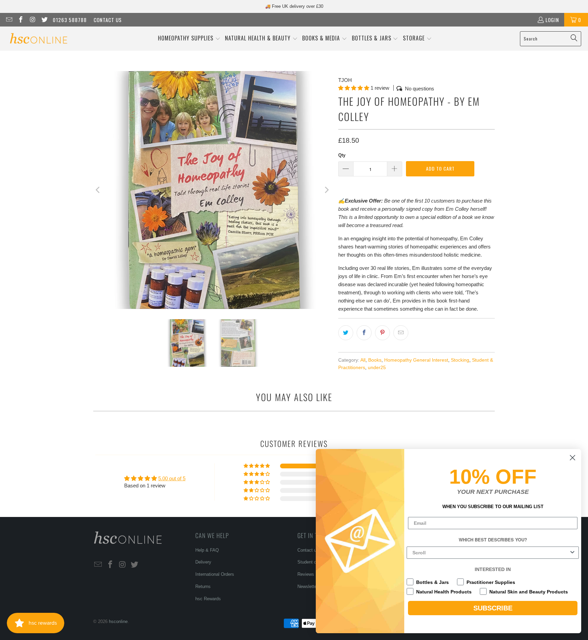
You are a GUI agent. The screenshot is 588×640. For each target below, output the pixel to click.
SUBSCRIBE (492, 608)
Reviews (305, 574)
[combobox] (490, 552)
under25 (377, 367)
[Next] (326, 190)
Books (374, 360)
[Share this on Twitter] (345, 332)
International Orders (214, 574)
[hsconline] (38, 39)
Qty (341, 155)
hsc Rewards (208, 598)
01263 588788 (70, 19)
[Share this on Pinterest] (382, 332)
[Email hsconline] (8, 19)
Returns (203, 586)
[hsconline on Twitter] (44, 19)
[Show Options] (572, 552)
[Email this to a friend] (400, 332)
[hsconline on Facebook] (20, 19)
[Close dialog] (572, 458)
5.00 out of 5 (171, 478)
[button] (189, 38)
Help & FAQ (207, 550)
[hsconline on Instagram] (32, 19)
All (362, 360)
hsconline (118, 621)
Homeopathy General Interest (416, 360)
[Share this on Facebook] (364, 332)
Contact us (308, 550)
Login (552, 19)
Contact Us (108, 19)
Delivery (203, 562)
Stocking (460, 360)
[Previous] (98, 190)
